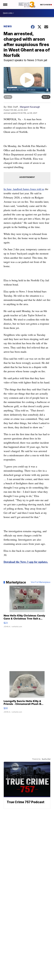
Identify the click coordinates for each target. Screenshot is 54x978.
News (8, 26)
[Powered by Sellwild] (46, 759)
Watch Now (45, 5)
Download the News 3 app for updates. (26, 562)
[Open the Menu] (5, 4)
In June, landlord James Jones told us (24, 189)
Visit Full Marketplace (40, 582)
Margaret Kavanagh (30, 106)
